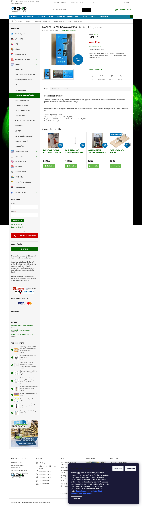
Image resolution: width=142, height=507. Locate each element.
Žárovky (18, 131)
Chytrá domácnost (22, 110)
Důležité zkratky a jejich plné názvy (22, 334)
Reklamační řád (16, 468)
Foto (16, 85)
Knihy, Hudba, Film (21, 151)
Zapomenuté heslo (17, 227)
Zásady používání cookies (19, 473)
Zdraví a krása (20, 162)
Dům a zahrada (20, 54)
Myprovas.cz (64, 493)
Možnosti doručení (95, 47)
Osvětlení (18, 126)
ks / (24, 249)
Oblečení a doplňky (22, 59)
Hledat (86, 10)
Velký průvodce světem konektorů (22, 326)
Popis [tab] (46, 89)
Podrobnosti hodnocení (68, 30)
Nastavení (76, 499)
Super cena (19, 177)
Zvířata (17, 49)
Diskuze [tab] (66, 89)
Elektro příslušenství (23, 136)
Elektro (18, 64)
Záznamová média (21, 105)
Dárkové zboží (20, 172)
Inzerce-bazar (20, 192)
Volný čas (19, 156)
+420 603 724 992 (45, 466)
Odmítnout (118, 468)
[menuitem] (14, 17)
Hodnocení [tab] (55, 89)
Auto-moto (19, 39)
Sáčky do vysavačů (22, 100)
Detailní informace (94, 69)
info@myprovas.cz (45, 463)
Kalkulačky (19, 146)
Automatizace (20, 116)
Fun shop (18, 167)
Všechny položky (59, 2)
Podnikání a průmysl (23, 182)
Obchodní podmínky (77, 2)
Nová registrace (16, 224)
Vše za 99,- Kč (19, 34)
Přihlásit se (17, 220)
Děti (16, 44)
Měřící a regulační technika (25, 121)
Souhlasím (131, 468)
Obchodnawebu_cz (45, 471)
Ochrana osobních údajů (19, 470)
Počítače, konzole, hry (23, 80)
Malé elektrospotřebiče (24, 95)
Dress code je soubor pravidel (20, 330)
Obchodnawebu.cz (45, 477)
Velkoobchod (20, 187)
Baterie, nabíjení (21, 141)
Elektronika (19, 69)
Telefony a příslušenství (25, 75)
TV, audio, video (20, 90)
